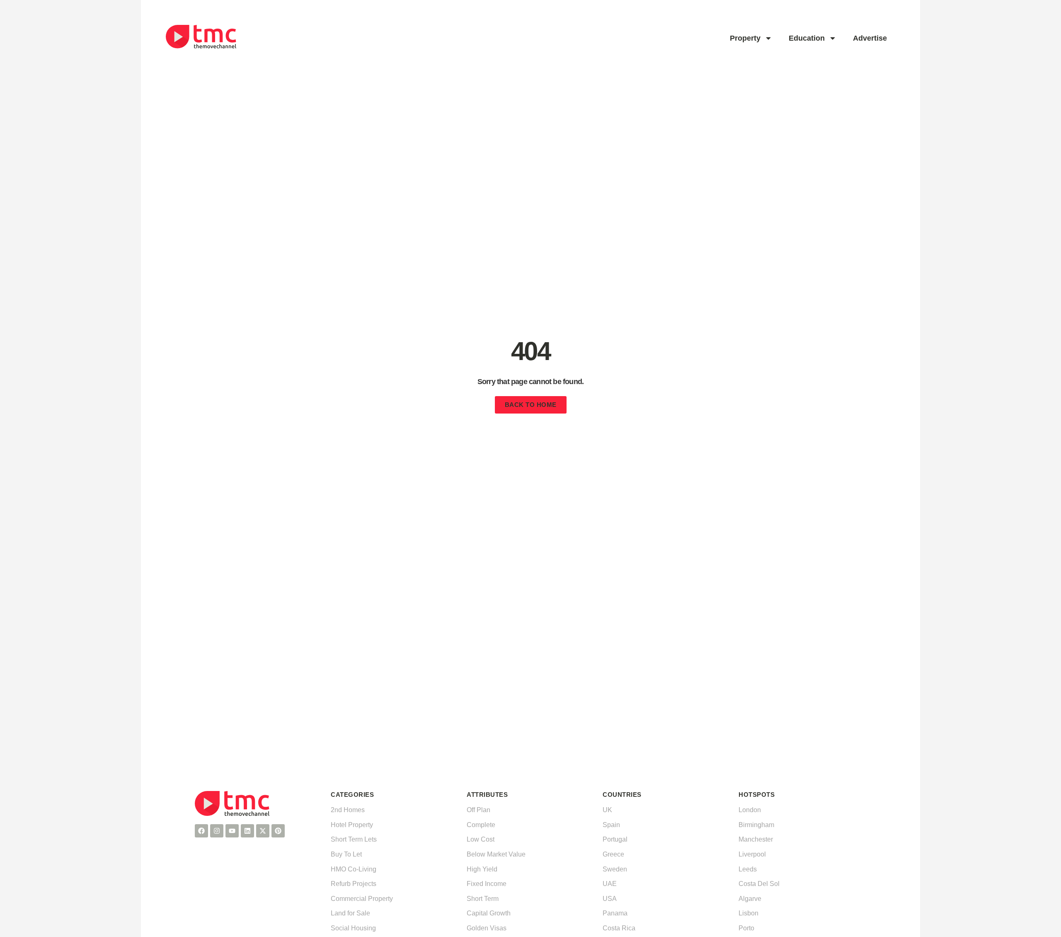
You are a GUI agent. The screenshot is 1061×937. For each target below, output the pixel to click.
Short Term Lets (354, 839)
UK (607, 809)
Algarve (750, 898)
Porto (746, 928)
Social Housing (353, 928)
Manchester (756, 839)
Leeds (748, 869)
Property (745, 38)
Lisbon (748, 913)
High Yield (482, 869)
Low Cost (480, 839)
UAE (610, 883)
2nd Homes (348, 809)
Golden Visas (486, 928)
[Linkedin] (247, 830)
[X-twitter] (262, 830)
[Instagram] (216, 830)
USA (610, 898)
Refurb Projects (353, 883)
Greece (613, 854)
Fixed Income (486, 883)
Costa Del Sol (759, 883)
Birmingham (756, 824)
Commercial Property (362, 898)
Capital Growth (489, 913)
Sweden (615, 869)
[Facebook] (201, 830)
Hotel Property (352, 824)
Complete (481, 824)
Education (807, 38)
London (750, 809)
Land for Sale (350, 913)
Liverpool (752, 854)
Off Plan (478, 809)
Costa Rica (619, 928)
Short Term (483, 898)
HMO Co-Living (353, 869)
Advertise (870, 38)
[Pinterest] (278, 830)
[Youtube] (232, 830)
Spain (611, 824)
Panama (615, 913)
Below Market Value (496, 854)
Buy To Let (346, 854)
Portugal (615, 839)
